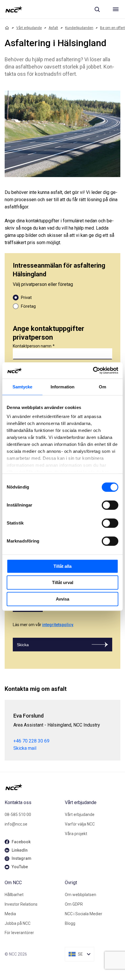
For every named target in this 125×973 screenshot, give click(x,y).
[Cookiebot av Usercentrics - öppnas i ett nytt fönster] (92, 370)
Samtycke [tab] (22, 386)
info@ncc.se (16, 824)
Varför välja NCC (80, 824)
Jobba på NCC (18, 923)
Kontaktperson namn (32, 346)
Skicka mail (24, 748)
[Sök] (97, 9)
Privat (26, 297)
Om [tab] (102, 386)
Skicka (23, 644)
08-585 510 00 (18, 814)
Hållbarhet (14, 894)
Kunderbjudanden (79, 28)
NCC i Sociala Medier (83, 913)
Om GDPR (74, 904)
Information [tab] (62, 386)
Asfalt (53, 28)
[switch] (110, 505)
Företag (28, 306)
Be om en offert (112, 28)
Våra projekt (76, 833)
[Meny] (115, 9)
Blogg (70, 923)
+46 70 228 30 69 (31, 741)
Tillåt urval (62, 582)
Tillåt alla (62, 566)
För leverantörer (19, 932)
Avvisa (62, 599)
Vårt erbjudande (29, 28)
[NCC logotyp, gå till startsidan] (14, 9)
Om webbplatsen (80, 894)
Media (10, 913)
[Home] (7, 28)
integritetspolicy (57, 624)
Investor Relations (21, 904)
